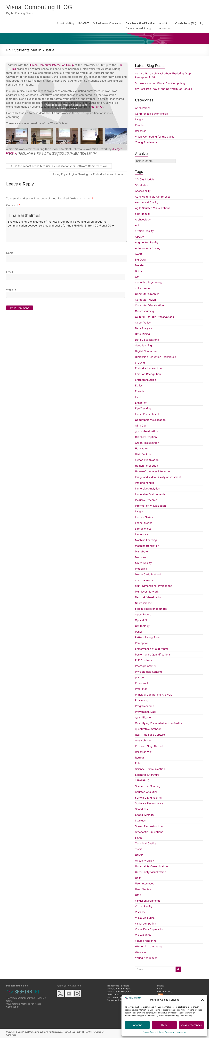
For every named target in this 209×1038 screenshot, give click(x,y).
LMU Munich (113, 994)
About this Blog (65, 23)
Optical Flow (143, 620)
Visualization (143, 935)
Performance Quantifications (152, 654)
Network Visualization (148, 597)
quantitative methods (148, 729)
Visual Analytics (144, 917)
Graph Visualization (147, 442)
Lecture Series (144, 517)
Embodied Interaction (148, 368)
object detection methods (151, 608)
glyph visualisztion (146, 431)
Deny (164, 1025)
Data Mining (142, 334)
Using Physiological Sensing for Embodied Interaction (88, 174)
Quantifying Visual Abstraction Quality (158, 723)
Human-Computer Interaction (153, 471)
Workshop (141, 952)
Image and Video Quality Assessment (158, 477)
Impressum (181, 1032)
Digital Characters (146, 351)
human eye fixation (147, 460)
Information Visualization (150, 505)
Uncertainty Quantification (151, 866)
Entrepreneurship (145, 379)
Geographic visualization (150, 419)
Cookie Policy (149, 1032)
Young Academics (146, 142)
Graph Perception (146, 437)
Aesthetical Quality (146, 202)
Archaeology (143, 219)
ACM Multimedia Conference (152, 196)
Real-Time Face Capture (150, 734)
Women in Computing (148, 946)
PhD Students (143, 660)
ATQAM (139, 236)
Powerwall (141, 683)
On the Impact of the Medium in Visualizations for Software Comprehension (58, 166)
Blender (139, 265)
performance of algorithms (151, 648)
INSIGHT (83, 23)
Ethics (139, 385)
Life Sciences (143, 528)
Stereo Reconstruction (149, 826)
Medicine (140, 557)
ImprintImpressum (165, 26)
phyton (139, 677)
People (139, 125)
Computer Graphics (147, 294)
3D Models (141, 185)
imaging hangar (144, 482)
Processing (142, 700)
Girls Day (140, 425)
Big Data (140, 259)
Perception (141, 643)
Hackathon (141, 448)
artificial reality (144, 231)
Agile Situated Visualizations (152, 208)
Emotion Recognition (148, 374)
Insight (139, 119)
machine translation (147, 545)
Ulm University (114, 997)
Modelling (141, 568)
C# (137, 276)
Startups (140, 820)
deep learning (143, 345)
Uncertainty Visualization (150, 872)
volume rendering (146, 940)
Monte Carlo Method (148, 574)
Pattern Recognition (147, 637)
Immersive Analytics (147, 488)
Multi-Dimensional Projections (153, 585)
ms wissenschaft (145, 580)
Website (11, 289)
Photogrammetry (145, 666)
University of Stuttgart (119, 988)
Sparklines (141, 809)
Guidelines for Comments (107, 23)
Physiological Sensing (148, 671)
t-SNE (138, 837)
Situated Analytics (146, 792)
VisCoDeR (141, 912)
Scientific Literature (147, 774)
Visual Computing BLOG (39, 7)
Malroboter (142, 551)
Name (9, 252)
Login (160, 988)
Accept (137, 1025)
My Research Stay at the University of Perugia (163, 88)
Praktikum (141, 688)
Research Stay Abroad (149, 746)
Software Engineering (148, 797)
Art (137, 225)
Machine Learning (146, 540)
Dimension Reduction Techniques (155, 356)
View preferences (191, 1025)
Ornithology (142, 626)
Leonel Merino (144, 522)
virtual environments (147, 900)
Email (9, 272)
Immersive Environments (150, 494)
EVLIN (139, 397)
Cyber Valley (143, 322)
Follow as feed (164, 991)
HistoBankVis (143, 454)
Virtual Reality (143, 906)
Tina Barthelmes (24, 215)
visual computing (145, 923)
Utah (138, 895)
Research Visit (144, 751)
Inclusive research (146, 500)
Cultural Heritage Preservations (154, 316)
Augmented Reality (146, 242)
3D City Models (144, 179)
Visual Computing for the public (154, 136)
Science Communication (150, 769)
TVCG (138, 849)
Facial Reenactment (147, 414)
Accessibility (143, 190)
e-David (140, 362)
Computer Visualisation (149, 305)
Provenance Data (145, 711)
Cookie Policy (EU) (185, 23)
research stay (143, 740)
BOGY (138, 271)
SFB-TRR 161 (142, 780)
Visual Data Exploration (149, 929)
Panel (138, 631)
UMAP (139, 854)
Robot (139, 763)
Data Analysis (143, 328)
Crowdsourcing (144, 311)
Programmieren (144, 706)
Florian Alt (97, 106)
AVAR (138, 253)
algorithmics (142, 213)
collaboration (143, 288)
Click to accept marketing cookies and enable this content (66, 106)
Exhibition (141, 402)
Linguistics (141, 534)
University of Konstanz (119, 991)
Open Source (143, 614)
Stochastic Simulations (149, 832)
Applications (142, 108)
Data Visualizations (147, 339)
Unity (138, 877)
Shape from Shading (147, 786)
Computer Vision (145, 299)
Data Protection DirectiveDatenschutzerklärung (140, 26)
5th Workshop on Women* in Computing (160, 83)
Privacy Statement (165, 1032)
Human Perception (146, 465)
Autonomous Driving (147, 248)
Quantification (143, 717)
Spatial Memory (144, 814)
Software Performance (149, 803)
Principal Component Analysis (153, 694)
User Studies (143, 889)
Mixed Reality (143, 563)
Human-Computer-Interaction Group (51, 65)
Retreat (139, 757)
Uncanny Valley (144, 860)
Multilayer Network (147, 591)
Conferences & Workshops (151, 113)
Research (140, 130)
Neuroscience (143, 603)
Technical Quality (145, 843)
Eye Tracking (143, 408)
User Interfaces (144, 883)
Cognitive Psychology (148, 282)
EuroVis (139, 391)
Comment (13, 205)
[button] (202, 999)
